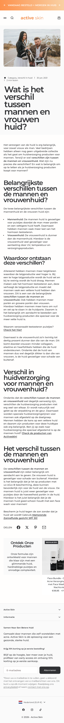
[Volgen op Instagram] (32, 709)
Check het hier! (13, 329)
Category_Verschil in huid (20, 78)
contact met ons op (38, 687)
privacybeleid (11, 687)
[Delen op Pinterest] (35, 527)
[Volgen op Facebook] (23, 709)
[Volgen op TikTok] (40, 709)
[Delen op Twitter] (27, 527)
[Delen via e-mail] (44, 527)
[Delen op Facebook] (18, 527)
